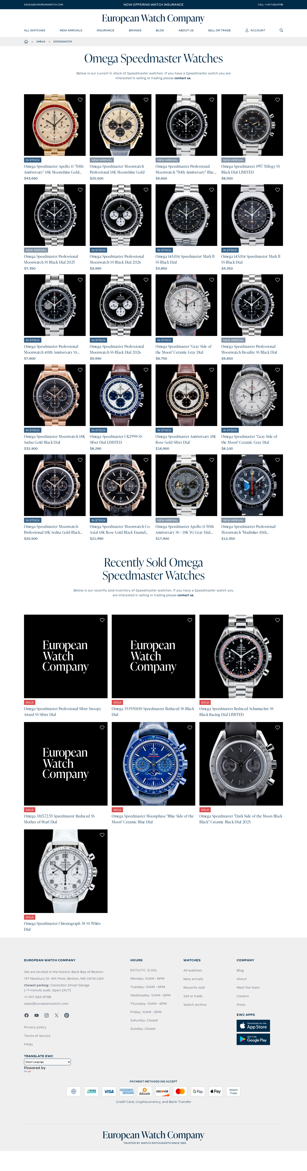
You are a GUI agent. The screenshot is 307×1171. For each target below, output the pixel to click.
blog (160, 30)
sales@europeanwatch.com (43, 4)
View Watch (55, 125)
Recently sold (194, 987)
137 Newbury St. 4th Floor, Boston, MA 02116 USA (64, 978)
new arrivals (71, 30)
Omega (40, 41)
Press (241, 1004)
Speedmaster (62, 41)
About (242, 979)
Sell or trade (193, 996)
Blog (240, 970)
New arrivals (193, 979)
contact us (182, 78)
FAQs (28, 1044)
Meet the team (248, 987)
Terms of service (37, 1035)
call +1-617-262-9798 (270, 4)
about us (186, 30)
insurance (105, 30)
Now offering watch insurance (153, 4)
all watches (34, 30)
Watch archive (195, 1004)
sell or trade (219, 30)
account (257, 30)
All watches (192, 970)
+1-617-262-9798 (37, 997)
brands (135, 30)
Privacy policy (35, 1027)
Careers (243, 996)
